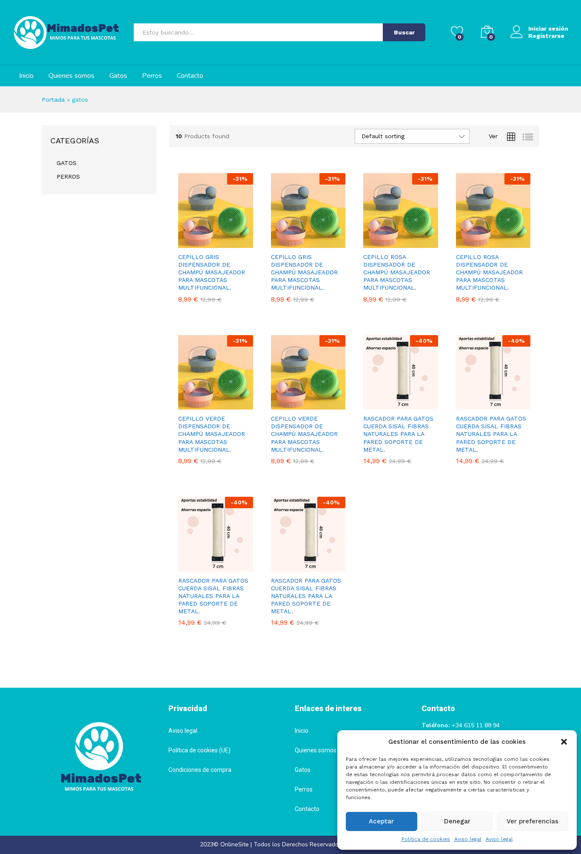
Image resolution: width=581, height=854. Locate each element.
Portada (53, 99)
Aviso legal (467, 839)
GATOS (67, 162)
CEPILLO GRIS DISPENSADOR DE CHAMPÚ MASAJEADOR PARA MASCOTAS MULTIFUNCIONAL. (211, 272)
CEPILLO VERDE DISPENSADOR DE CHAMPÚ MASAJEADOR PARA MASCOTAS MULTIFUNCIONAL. (211, 434)
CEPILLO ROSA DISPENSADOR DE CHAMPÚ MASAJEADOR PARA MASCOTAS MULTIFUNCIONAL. (396, 272)
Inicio (26, 75)
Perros (152, 75)
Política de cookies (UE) (199, 750)
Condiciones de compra (199, 769)
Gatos (118, 75)
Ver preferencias (532, 821)
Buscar (404, 32)
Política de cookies (426, 839)
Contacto (190, 75)
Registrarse (546, 35)
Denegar (457, 821)
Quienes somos (71, 75)
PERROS (68, 176)
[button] (564, 741)
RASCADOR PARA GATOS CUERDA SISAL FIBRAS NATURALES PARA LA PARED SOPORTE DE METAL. (398, 434)
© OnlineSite (231, 844)
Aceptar (381, 821)
